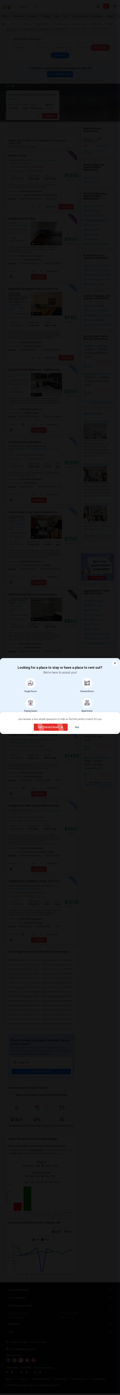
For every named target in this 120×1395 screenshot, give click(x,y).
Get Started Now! (48, 727)
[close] (115, 663)
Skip (77, 727)
